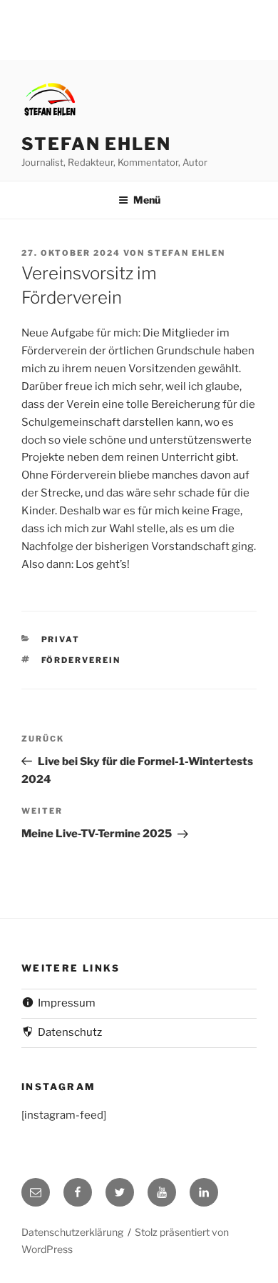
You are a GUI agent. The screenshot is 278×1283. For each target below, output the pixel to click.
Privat (61, 639)
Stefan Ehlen (96, 144)
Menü (146, 200)
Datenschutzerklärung (72, 1232)
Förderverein (81, 660)
